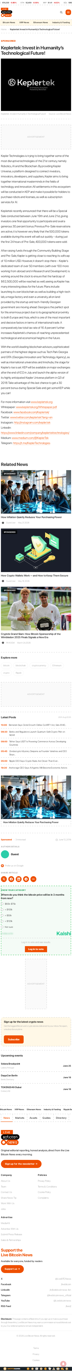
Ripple (18, 672)
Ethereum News (40, 22)
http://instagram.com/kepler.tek (32, 422)
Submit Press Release (11, 1234)
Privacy (36, 1354)
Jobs (3, 1209)
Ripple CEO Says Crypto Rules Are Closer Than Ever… (34, 761)
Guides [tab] (46, 1117)
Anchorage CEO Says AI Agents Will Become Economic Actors (38, 767)
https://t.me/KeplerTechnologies (31, 443)
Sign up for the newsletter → (21, 1163)
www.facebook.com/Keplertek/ (31, 412)
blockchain (21, 665)
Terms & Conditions (47, 1186)
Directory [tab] (61, 1117)
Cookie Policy (44, 1192)
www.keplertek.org (41, 402)
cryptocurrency (39, 665)
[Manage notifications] (63, 1364)
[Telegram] (26, 879)
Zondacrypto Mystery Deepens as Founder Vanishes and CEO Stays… (38, 753)
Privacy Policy (44, 1181)
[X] (4, 879)
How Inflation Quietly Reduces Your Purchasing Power (31, 517)
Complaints (43, 1197)
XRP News (24, 22)
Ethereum (56, 665)
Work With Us (7, 1203)
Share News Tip (8, 1197)
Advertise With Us (9, 1228)
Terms (36, 1348)
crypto (6, 672)
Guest (15, 854)
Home (3, 29)
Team (3, 1186)
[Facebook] (11, 879)
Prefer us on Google (12, 865)
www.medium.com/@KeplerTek (30, 438)
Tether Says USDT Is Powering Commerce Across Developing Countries (37, 743)
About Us (5, 1181)
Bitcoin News (9, 22)
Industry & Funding (61, 22)
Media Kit (5, 1223)
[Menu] (68, 12)
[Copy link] (33, 879)
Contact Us (6, 1192)
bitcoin (6, 665)
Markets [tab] (19, 1117)
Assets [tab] (33, 1117)
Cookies (36, 1360)
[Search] (61, 12)
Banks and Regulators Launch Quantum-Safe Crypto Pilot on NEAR (37, 733)
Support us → (12, 1269)
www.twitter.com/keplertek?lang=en (31, 417)
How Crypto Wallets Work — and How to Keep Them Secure (34, 575)
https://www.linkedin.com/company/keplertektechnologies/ (35, 433)
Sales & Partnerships (11, 1240)
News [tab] (7, 1117)
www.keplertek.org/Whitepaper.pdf (36, 407)
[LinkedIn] (19, 879)
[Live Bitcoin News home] (7, 12)
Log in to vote (36, 949)
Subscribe (14, 1039)
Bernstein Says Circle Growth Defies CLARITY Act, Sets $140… (37, 725)
